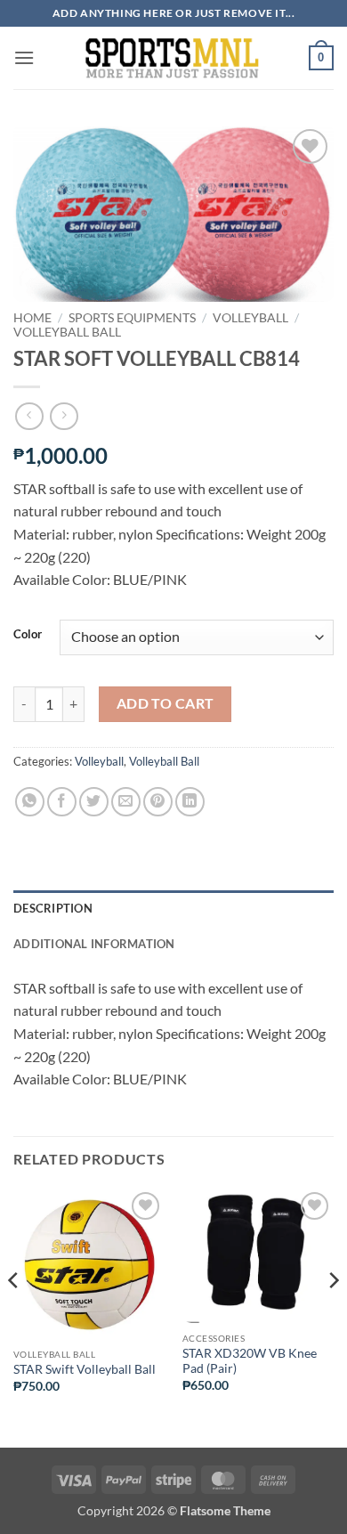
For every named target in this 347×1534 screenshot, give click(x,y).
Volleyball (250, 318)
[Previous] (14, 1316)
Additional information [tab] (94, 944)
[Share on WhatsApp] (29, 801)
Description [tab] (53, 908)
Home (32, 318)
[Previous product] (63, 416)
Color (27, 635)
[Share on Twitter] (94, 801)
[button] (24, 57)
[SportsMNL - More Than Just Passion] (171, 58)
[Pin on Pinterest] (158, 801)
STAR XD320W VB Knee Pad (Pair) (249, 1361)
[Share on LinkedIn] (190, 801)
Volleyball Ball (67, 332)
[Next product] (29, 416)
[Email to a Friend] (126, 801)
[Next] (332, 1316)
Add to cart (165, 703)
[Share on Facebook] (62, 801)
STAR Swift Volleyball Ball (84, 1369)
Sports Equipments (132, 318)
